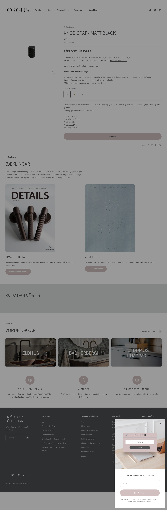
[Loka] (160, 423)
